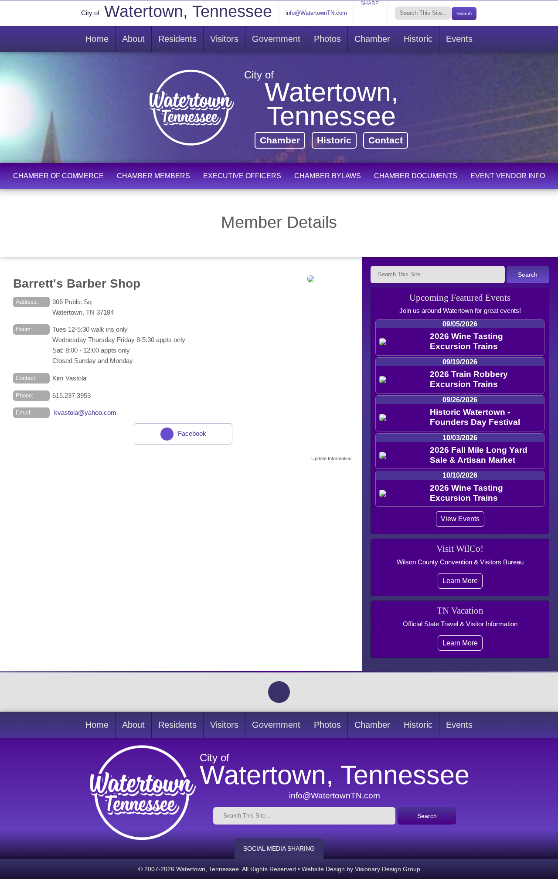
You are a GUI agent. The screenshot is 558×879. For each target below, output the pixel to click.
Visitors (224, 39)
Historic (418, 39)
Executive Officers (242, 176)
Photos (327, 39)
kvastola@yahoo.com (84, 412)
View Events (460, 519)
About (133, 39)
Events (459, 39)
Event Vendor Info (507, 176)
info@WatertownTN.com (316, 13)
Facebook (192, 433)
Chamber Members (153, 176)
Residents (177, 39)
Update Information (331, 458)
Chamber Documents (415, 176)
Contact (385, 140)
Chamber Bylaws (327, 176)
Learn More (460, 580)
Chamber (372, 39)
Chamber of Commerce (58, 176)
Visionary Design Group (387, 868)
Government (276, 39)
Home (97, 39)
